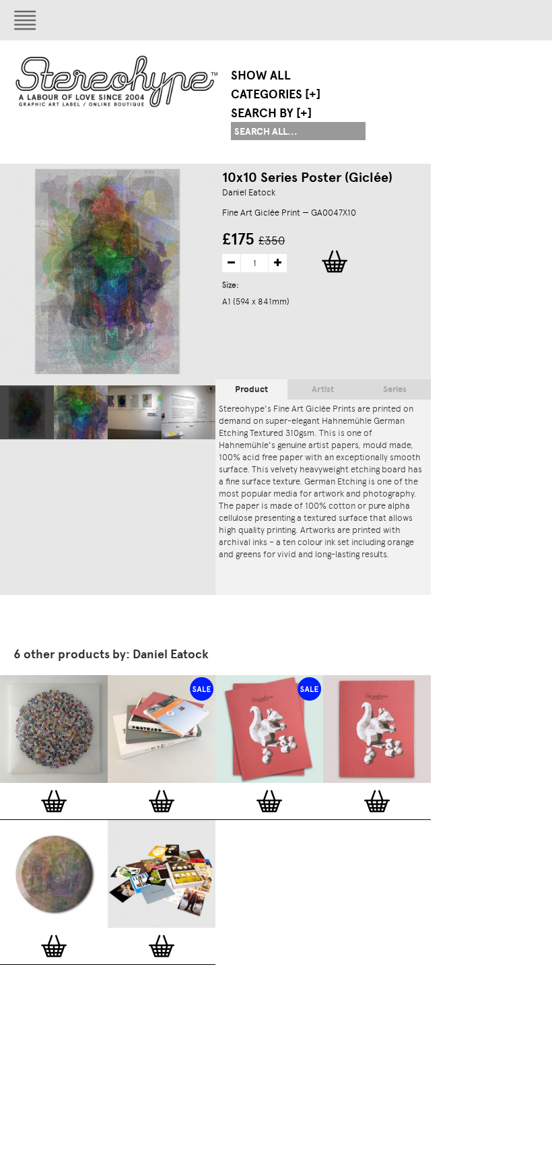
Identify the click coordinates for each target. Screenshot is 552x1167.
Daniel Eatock (248, 192)
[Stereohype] (117, 81)
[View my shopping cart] (400, 20)
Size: (231, 285)
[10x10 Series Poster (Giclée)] (27, 412)
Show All (261, 75)
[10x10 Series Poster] (188, 412)
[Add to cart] (54, 801)
